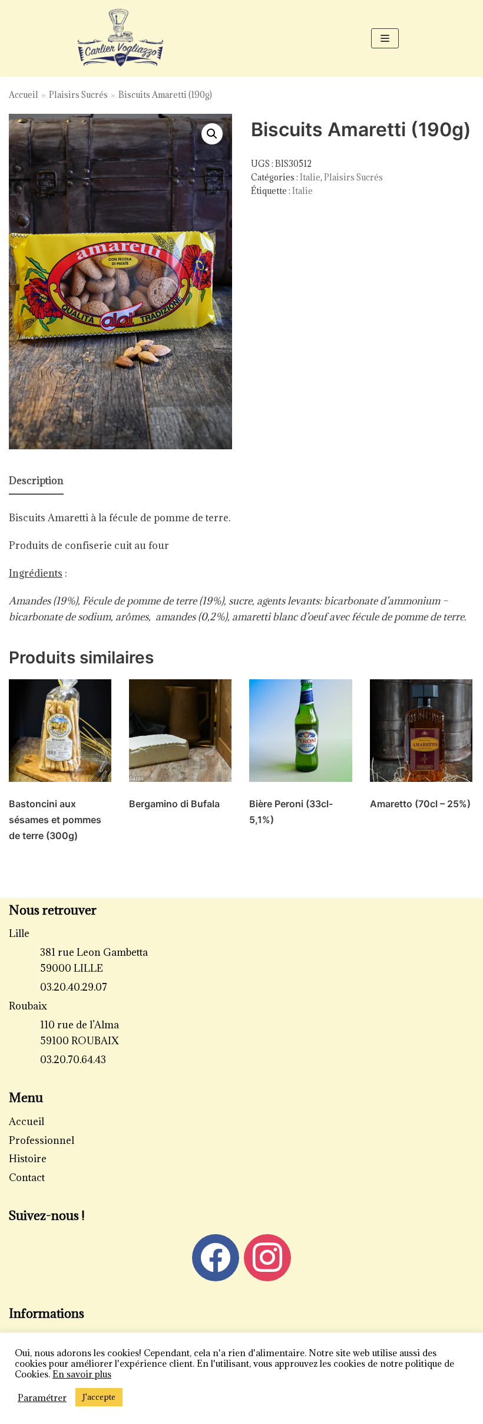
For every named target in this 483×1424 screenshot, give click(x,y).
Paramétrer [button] (42, 1397)
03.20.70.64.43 (73, 1059)
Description (36, 480)
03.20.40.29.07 (73, 987)
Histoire (28, 1158)
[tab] (36, 481)
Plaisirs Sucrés (78, 94)
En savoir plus (81, 1374)
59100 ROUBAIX (79, 1040)
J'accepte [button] (98, 1397)
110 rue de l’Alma (79, 1024)
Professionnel (41, 1140)
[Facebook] (215, 1256)
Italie (310, 177)
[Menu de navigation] (385, 38)
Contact (27, 1177)
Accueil (23, 94)
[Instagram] (267, 1256)
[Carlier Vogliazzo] (121, 38)
